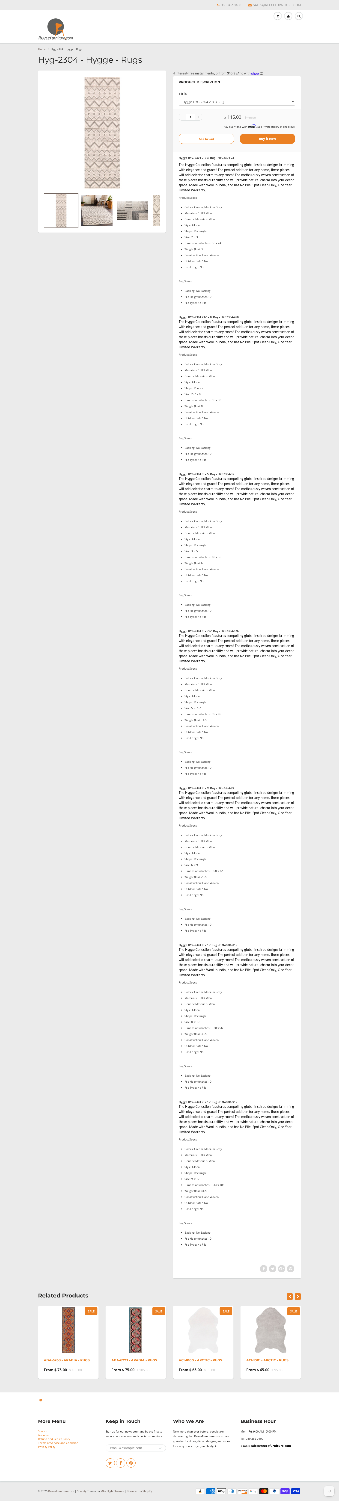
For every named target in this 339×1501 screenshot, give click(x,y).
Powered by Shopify (139, 1491)
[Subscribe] (160, 1448)
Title (183, 94)
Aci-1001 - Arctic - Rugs (267, 1360)
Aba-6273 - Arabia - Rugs (134, 1360)
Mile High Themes (112, 1491)
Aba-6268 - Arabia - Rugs (67, 1360)
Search (42, 1431)
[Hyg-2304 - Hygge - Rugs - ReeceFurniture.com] (102, 132)
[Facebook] (120, 1463)
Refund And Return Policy (54, 1439)
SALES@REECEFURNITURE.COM (277, 5)
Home (42, 49)
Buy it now (267, 138)
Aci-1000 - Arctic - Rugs (200, 1360)
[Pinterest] (131, 1463)
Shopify (81, 1491)
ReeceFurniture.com (61, 1491)
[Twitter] (110, 1463)
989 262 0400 (231, 5)
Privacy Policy (46, 1447)
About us (43, 1435)
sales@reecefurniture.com (271, 1446)
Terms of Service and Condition (58, 1443)
